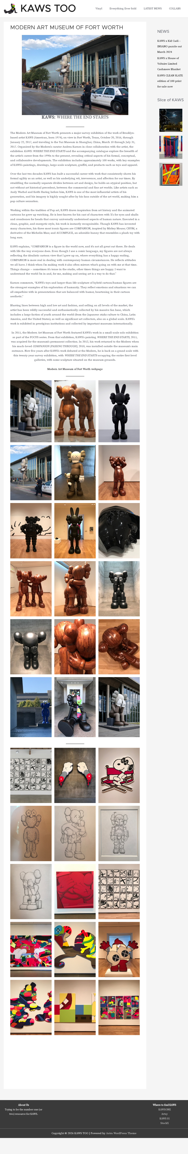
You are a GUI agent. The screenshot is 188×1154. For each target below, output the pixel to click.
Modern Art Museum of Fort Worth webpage (75, 369)
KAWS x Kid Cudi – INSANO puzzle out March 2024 (169, 46)
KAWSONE (164, 1109)
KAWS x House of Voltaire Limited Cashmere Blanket (168, 64)
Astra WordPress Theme (121, 1133)
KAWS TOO (48, 9)
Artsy (164, 1114)
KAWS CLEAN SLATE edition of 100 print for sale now (170, 81)
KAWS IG (165, 1118)
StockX (164, 1123)
